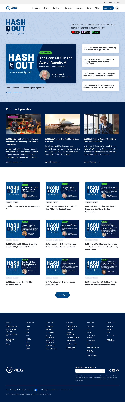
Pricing (97, 8)
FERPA (28, 345)
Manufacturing (50, 345)
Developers (56, 8)
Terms (8, 390)
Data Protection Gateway (10, 340)
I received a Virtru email (113, 2)
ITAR (27, 329)
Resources (79, 8)
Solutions (46, 8)
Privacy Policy (103, 379)
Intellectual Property (93, 347)
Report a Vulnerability (110, 339)
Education (49, 329)
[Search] (117, 8)
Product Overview (11, 326)
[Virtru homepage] (15, 370)
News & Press (91, 340)
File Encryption (71, 329)
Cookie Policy (21, 390)
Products (35, 8)
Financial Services (51, 349)
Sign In (103, 2)
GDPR (27, 332)
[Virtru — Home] (12, 8)
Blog (88, 329)
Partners (89, 344)
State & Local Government (50, 341)
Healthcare (49, 326)
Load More (62, 295)
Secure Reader (70, 340)
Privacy (13, 390)
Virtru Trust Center (67, 390)
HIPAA (28, 326)
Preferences (30, 390)
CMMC (28, 348)
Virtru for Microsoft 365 (11, 335)
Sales (108, 332)
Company (68, 8)
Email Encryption (71, 326)
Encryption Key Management (71, 348)
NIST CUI (28, 339)
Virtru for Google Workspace (11, 330)
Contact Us (110, 326)
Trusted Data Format (72, 337)
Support (89, 8)
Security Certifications (91, 351)
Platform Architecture (70, 333)
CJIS (27, 336)
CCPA (27, 342)
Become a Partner (112, 336)
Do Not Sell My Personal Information (49, 390)
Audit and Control (71, 344)
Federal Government (50, 336)
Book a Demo (108, 8)
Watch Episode (12, 92)
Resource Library (92, 355)
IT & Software (50, 332)
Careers (89, 332)
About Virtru (90, 326)
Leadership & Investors (91, 336)
